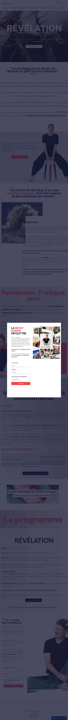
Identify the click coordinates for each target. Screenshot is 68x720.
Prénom (14, 369)
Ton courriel (15, 362)
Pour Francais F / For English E (19, 376)
